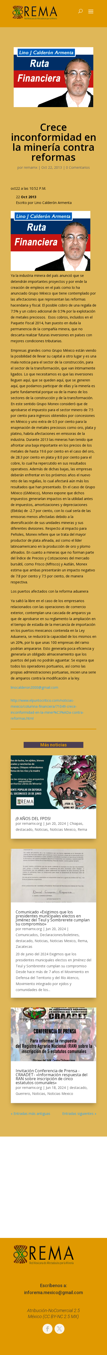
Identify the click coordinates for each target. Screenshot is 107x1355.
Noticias (41, 829)
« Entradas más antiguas (30, 1113)
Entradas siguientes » (79, 1113)
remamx (30, 167)
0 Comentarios (78, 167)
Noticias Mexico (63, 829)
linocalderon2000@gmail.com (34, 687)
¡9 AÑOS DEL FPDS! (33, 818)
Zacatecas (24, 946)
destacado (24, 829)
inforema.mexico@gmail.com (53, 1292)
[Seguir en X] (59, 1329)
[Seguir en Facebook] (48, 1329)
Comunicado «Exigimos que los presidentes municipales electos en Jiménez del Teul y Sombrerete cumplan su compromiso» (53, 918)
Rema (82, 829)
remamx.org (32, 823)
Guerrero (23, 1093)
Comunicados (27, 934)
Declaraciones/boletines (59, 934)
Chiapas (76, 823)
